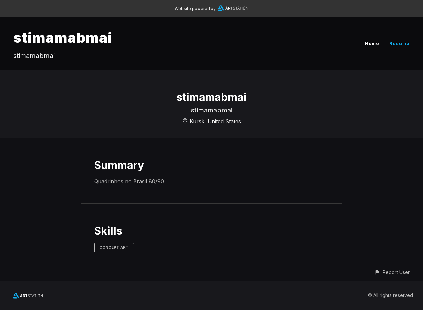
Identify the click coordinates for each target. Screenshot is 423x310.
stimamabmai (62, 37)
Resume (399, 43)
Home (372, 43)
